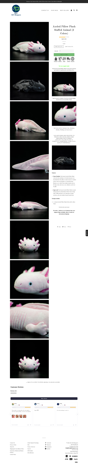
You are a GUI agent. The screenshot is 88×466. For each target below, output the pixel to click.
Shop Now (54, 10)
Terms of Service (31, 446)
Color (64, 43)
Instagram (48, 446)
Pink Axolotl (59, 46)
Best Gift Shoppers (74, 442)
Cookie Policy (13, 454)
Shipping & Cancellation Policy (17, 448)
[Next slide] (77, 414)
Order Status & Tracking (33, 442)
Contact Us (45, 10)
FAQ (28, 444)
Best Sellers (64, 10)
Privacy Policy (13, 444)
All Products (30, 450)
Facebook (48, 442)
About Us (12, 446)
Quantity (56, 51)
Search (29, 448)
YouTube (48, 448)
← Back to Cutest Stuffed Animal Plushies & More (43, 382)
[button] (64, 37)
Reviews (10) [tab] (13, 391)
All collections (31, 452)
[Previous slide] (10, 414)
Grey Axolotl (69, 46)
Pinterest (48, 444)
